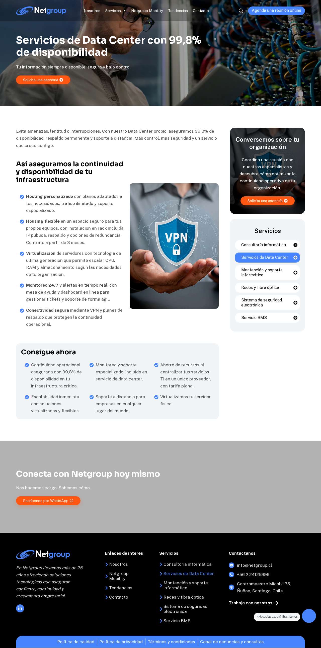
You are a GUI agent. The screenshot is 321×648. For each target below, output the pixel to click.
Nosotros (92, 11)
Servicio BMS (254, 317)
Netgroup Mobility (147, 11)
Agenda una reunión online (276, 10)
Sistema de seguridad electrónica (261, 302)
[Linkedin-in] (20, 608)
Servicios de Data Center (264, 257)
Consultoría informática (263, 244)
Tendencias (178, 11)
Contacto (201, 11)
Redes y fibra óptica (260, 287)
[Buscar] (241, 11)
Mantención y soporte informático (262, 272)
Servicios (113, 11)
